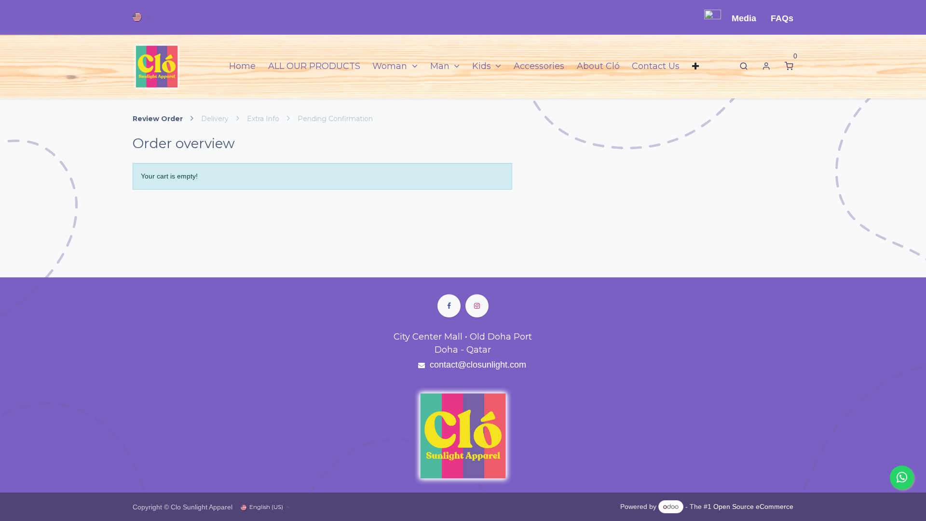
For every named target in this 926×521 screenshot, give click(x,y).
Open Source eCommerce (753, 506)
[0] (789, 66)
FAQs (782, 18)
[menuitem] (242, 66)
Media (744, 18)
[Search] (743, 66)
